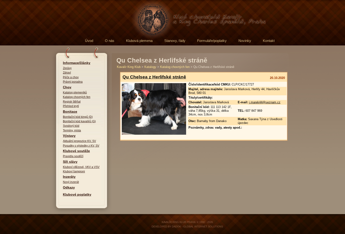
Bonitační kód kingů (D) (78, 116)
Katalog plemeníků (75, 92)
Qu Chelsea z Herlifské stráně (154, 76)
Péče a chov (71, 77)
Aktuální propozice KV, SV (79, 141)
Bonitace (70, 111)
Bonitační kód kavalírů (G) (79, 121)
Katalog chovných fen (76, 97)
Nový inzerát (71, 182)
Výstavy (69, 135)
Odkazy (69, 187)
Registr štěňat (71, 101)
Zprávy (67, 68)
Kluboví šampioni (74, 171)
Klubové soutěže (76, 151)
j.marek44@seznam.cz (264, 102)
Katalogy (150, 67)
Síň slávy (70, 161)
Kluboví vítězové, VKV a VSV (81, 167)
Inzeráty (69, 176)
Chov (67, 87)
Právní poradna (73, 81)
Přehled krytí (71, 106)
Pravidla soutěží (73, 156)
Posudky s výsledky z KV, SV (81, 145)
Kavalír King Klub (129, 67)
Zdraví (67, 72)
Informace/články (76, 63)
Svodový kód (71, 125)
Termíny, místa (72, 130)
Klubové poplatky (77, 194)
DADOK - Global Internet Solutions (197, 226)
